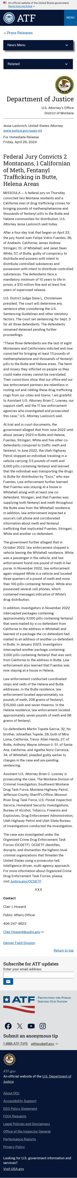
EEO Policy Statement (20, 1109)
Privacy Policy (14, 1147)
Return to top (64, 950)
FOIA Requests (14, 1116)
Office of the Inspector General (27, 1131)
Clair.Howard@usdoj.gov (21, 932)
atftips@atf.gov (43, 1044)
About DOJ (11, 1093)
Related (14, 64)
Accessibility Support (19, 1101)
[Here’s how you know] (38, 5)
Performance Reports (19, 1139)
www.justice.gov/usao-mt (22, 131)
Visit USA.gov (13, 1169)
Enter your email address (22, 969)
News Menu (16, 45)
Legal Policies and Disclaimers (26, 1124)
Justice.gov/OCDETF (25, 881)
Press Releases (20, 33)
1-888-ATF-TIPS (15, 1044)
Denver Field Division (19, 943)
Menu (71, 17)
